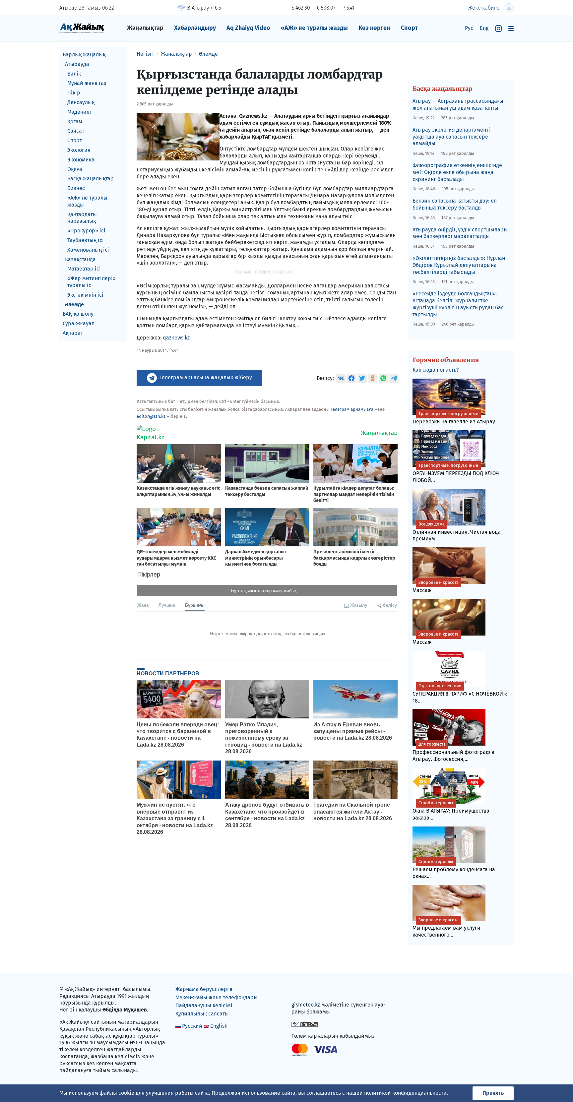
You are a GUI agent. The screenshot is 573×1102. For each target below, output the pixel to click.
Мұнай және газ (86, 83)
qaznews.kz (176, 338)
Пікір (73, 93)
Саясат (75, 131)
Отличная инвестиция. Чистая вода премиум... (457, 531)
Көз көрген (374, 27)
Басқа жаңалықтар (90, 178)
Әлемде (74, 304)
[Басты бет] (81, 28)
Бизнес (76, 188)
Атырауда (77, 64)
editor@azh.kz (151, 416)
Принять (493, 1093)
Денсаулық (81, 102)
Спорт (409, 27)
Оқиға (74, 169)
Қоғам (74, 121)
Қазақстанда (80, 259)
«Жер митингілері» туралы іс (91, 281)
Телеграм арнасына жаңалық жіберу (205, 377)
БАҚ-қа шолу (78, 314)
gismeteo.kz (305, 1005)
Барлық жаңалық (84, 54)
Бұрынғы (195, 605)
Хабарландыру (195, 27)
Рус (469, 28)
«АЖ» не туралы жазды (314, 27)
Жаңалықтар (145, 27)
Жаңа (143, 605)
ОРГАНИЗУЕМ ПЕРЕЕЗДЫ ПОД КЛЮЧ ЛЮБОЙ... (456, 473)
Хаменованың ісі (88, 250)
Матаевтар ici (84, 269)
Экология (79, 150)
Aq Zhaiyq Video (248, 27)
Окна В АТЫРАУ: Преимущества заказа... (451, 810)
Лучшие (167, 605)
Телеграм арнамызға (352, 409)
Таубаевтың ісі (85, 240)
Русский (192, 1026)
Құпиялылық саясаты (202, 1013)
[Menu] (511, 28)
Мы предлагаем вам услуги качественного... (446, 927)
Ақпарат (73, 333)
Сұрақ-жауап (79, 323)
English (218, 1026)
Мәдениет (79, 112)
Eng (484, 28)
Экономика (81, 159)
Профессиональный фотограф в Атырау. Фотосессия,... (453, 752)
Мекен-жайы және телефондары (216, 997)
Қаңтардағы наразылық (82, 217)
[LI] (306, 991)
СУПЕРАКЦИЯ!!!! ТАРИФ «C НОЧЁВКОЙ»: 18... (460, 693)
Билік (74, 74)
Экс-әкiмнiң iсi (85, 295)
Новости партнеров (168, 673)
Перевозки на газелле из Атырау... (456, 418)
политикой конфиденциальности (405, 1093)
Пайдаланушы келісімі (203, 1005)
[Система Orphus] (304, 1023)
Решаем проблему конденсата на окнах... (454, 869)
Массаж (436, 586)
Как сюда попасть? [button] (436, 370)
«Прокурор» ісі (86, 230)
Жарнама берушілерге (203, 989)
